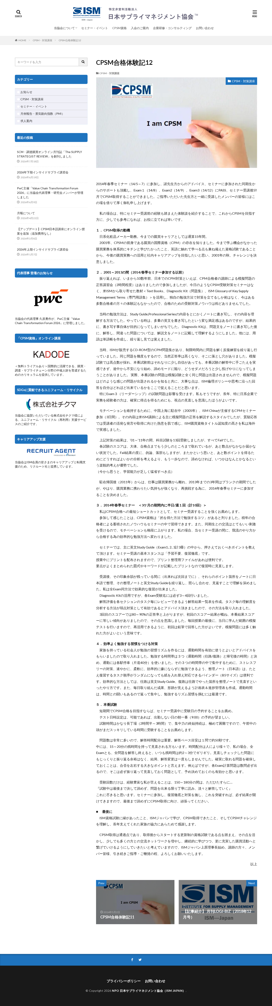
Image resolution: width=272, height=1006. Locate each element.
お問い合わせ (205, 28)
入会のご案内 (140, 28)
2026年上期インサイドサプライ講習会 (42, 249)
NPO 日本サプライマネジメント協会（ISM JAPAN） (149, 990)
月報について (26, 213)
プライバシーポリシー (124, 981)
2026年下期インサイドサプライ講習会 (42, 172)
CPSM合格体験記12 (70, 40)
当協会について (64, 28)
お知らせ (26, 92)
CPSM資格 (119, 28)
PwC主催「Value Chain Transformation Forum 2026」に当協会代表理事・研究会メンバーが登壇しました (50, 192)
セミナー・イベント (94, 28)
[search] (83, 62)
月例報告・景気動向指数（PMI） (42, 113)
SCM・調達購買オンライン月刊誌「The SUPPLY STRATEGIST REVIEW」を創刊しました (49, 154)
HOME (22, 40)
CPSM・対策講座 (42, 40)
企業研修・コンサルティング (172, 28)
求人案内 (26, 121)
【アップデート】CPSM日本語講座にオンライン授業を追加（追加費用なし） (51, 231)
